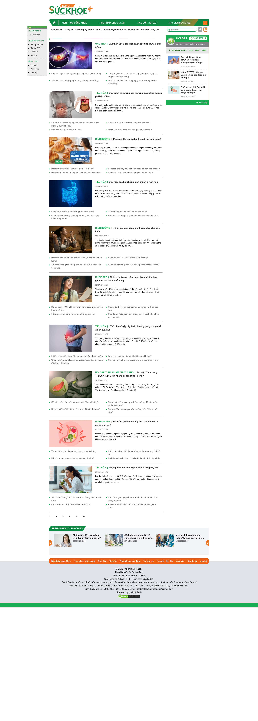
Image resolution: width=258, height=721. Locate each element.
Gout (98, 29)
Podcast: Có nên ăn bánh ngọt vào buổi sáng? (137, 139)
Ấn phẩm (180, 561)
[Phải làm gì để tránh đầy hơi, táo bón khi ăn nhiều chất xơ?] (70, 433)
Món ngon (34, 65)
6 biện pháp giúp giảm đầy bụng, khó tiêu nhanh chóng (77, 356)
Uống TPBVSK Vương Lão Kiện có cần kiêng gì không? (193, 75)
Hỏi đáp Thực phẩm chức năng (114, 372)
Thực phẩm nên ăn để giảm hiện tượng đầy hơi (133, 467)
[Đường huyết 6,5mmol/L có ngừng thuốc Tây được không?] (173, 90)
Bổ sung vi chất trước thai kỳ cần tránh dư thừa (189, 536)
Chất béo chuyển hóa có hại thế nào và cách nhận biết (134, 458)
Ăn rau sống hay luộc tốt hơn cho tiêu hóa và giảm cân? (132, 506)
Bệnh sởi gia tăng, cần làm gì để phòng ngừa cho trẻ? (133, 264)
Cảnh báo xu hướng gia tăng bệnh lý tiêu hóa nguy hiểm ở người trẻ (75, 217)
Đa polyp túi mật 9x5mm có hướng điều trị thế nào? (75, 409)
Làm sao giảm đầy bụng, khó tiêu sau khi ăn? (129, 356)
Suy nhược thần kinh (138, 29)
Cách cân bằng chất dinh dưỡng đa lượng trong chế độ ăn (134, 453)
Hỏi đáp (181, 38)
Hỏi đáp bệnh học (36, 45)
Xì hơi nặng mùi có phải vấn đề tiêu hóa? (127, 211)
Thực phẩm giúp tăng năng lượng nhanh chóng (73, 451)
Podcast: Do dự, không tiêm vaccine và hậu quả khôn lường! (76, 259)
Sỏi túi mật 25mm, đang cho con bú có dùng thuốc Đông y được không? (75, 124)
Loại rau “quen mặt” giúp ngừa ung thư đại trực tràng (76, 73)
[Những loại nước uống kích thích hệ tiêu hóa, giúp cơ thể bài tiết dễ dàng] (70, 289)
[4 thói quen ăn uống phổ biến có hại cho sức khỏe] (70, 240)
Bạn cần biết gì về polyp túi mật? (66, 129)
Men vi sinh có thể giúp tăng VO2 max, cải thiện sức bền (138, 536)
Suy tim (155, 29)
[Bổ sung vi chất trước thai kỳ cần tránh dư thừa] (165, 543)
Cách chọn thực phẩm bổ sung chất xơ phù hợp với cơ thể (86, 536)
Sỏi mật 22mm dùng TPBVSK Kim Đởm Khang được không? (191, 60)
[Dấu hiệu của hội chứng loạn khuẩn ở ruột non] (70, 194)
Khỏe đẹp (33, 72)
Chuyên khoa (35, 35)
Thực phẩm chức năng (111, 23)
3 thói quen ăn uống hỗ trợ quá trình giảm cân (73, 314)
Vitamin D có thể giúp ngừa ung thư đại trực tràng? (75, 80)
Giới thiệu (192, 561)
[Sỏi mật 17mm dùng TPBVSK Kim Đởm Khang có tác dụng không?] (70, 384)
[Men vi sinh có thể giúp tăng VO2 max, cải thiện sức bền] (114, 540)
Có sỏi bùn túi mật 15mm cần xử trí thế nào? (129, 122)
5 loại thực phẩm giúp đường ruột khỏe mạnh (72, 211)
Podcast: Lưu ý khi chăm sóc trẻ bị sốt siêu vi (72, 169)
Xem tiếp (203, 102)
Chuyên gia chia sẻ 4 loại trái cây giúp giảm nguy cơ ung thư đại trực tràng (132, 75)
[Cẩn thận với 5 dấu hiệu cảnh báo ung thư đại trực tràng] (70, 55)
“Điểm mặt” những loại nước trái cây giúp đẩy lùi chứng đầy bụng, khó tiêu (77, 361)
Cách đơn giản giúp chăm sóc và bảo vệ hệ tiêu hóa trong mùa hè (132, 499)
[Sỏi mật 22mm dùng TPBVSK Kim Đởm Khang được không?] (173, 59)
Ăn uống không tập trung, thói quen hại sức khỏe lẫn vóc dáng (76, 266)
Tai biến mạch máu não (114, 29)
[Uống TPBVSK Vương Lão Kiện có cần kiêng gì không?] (173, 74)
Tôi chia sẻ (34, 52)
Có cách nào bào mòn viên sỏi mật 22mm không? (74, 402)
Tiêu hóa (100, 93)
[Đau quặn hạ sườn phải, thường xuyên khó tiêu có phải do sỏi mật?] (70, 104)
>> (84, 516)
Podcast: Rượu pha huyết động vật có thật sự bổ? (131, 172)
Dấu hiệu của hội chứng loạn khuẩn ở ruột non (133, 182)
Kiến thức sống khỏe (74, 23)
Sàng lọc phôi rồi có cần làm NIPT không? (128, 257)
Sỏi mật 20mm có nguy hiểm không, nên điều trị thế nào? (132, 410)
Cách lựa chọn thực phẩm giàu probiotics (70, 504)
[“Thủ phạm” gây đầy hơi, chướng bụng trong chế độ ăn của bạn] (70, 338)
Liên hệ (203, 561)
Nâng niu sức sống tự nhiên (79, 29)
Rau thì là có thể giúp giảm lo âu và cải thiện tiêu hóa (133, 215)
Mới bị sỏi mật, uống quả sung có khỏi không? (130, 129)
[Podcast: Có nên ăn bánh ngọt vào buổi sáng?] (70, 150)
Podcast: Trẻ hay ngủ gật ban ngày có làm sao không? (134, 169)
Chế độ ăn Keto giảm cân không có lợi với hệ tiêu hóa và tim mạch (133, 315)
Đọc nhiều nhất (198, 50)
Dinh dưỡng (34, 69)
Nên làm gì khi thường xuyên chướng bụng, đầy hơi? (133, 360)
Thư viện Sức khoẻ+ (180, 23)
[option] (77, 540)
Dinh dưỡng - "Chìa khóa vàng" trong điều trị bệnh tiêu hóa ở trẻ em (77, 308)
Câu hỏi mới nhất (177, 50)
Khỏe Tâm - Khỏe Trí (107, 561)
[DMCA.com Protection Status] (129, 596)
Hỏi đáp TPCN (35, 48)
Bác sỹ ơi (33, 55)
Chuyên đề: (57, 29)
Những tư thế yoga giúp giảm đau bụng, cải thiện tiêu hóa (133, 308)
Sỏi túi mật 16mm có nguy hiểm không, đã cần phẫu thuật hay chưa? (132, 403)
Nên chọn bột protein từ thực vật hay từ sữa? (72, 458)
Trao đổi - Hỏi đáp (146, 23)
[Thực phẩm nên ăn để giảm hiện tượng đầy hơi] (70, 479)
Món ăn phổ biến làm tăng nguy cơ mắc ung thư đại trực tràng (132, 82)
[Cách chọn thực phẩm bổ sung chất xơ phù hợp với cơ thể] (63, 540)
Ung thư (100, 43)
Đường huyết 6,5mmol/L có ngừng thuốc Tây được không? (193, 90)
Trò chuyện (148, 561)
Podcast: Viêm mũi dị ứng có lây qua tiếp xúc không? (76, 172)
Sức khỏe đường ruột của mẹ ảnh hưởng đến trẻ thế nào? (76, 499)
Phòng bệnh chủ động (130, 561)
